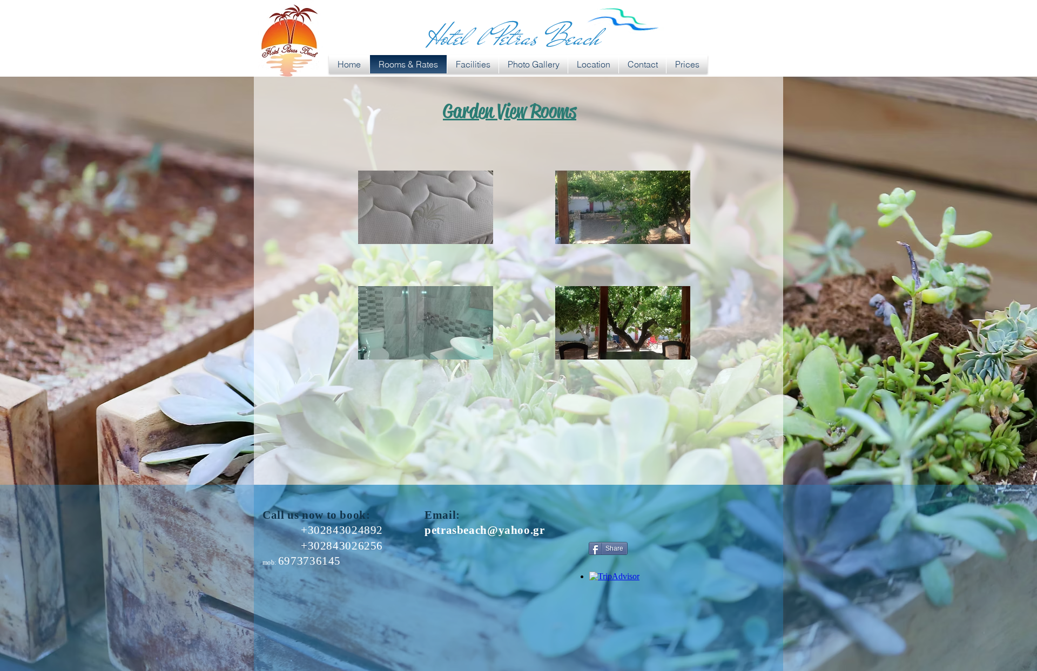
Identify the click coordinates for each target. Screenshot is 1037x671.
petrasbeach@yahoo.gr (485, 530)
